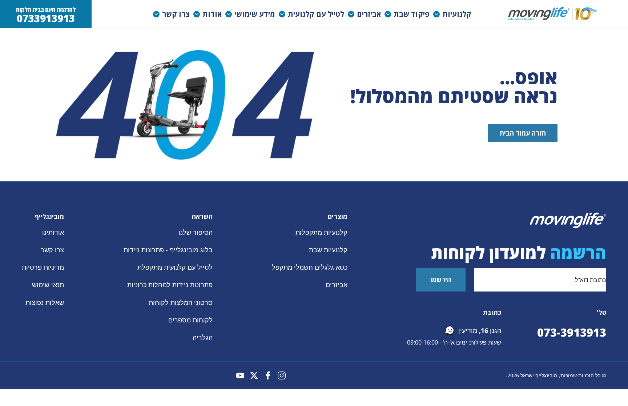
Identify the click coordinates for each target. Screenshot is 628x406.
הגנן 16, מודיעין (479, 330)
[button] (454, 14)
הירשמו (440, 279)
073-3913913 (571, 332)
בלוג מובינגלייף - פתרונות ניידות (168, 249)
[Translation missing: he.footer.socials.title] (282, 375)
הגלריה (203, 337)
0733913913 (46, 18)
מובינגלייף (49, 216)
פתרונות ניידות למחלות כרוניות (170, 285)
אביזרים (336, 285)
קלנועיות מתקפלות (321, 232)
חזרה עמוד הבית (522, 133)
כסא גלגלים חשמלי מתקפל (309, 267)
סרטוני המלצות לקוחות (181, 302)
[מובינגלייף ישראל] (553, 14)
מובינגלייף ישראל (538, 375)
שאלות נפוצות (44, 302)
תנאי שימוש (48, 285)
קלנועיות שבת (328, 249)
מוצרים (337, 216)
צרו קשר (52, 249)
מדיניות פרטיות (43, 267)
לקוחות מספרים (190, 319)
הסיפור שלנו (195, 232)
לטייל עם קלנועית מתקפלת (175, 267)
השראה (202, 216)
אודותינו (53, 232)
